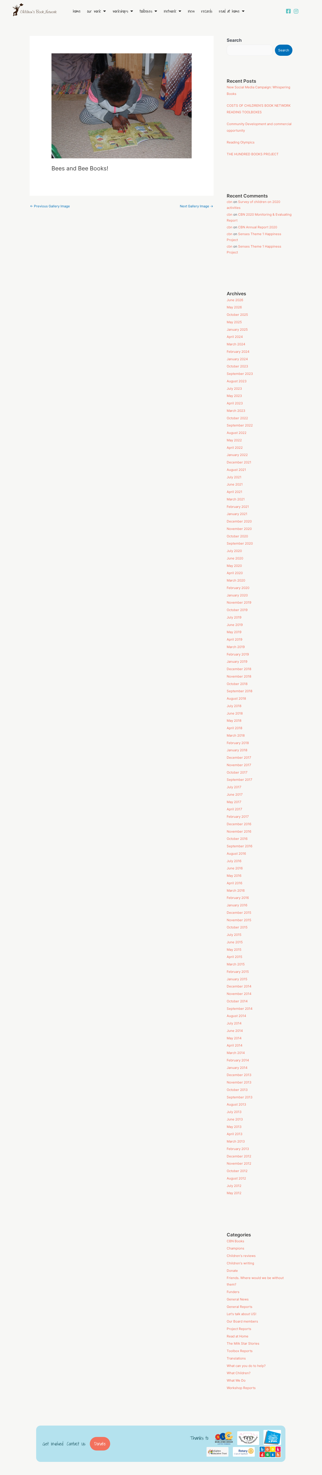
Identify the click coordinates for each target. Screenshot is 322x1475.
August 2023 (237, 381)
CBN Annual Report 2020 (257, 227)
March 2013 (236, 1141)
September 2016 (239, 846)
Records (206, 11)
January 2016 (237, 905)
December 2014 (239, 986)
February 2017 (238, 816)
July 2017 (234, 787)
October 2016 (237, 839)
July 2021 (234, 477)
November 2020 (239, 529)
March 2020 (236, 580)
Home (77, 11)
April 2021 (234, 492)
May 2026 (234, 307)
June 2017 (235, 794)
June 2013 (235, 1119)
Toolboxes (146, 11)
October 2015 (237, 927)
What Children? (239, 1373)
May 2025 (234, 322)
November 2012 (239, 1163)
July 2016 (234, 861)
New (191, 11)
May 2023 (234, 396)
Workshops (120, 11)
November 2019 (239, 602)
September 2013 (240, 1097)
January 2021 (237, 514)
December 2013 (239, 1075)
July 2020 (234, 551)
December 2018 (239, 669)
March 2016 (236, 890)
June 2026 (235, 300)
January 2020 (237, 595)
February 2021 (238, 507)
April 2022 (235, 448)
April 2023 (235, 403)
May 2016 (234, 876)
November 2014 (239, 994)
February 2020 (238, 588)
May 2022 (234, 440)
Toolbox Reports (240, 1351)
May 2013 (234, 1127)
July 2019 (234, 617)
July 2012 (234, 1186)
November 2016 (239, 831)
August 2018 (236, 698)
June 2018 (235, 713)
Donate (232, 1271)
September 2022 (240, 425)
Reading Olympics (241, 142)
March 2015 (236, 964)
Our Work (94, 11)
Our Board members (242, 1321)
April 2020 (235, 573)
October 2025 (237, 315)
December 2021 (239, 462)
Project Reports (239, 1329)
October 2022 (237, 418)
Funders (233, 1292)
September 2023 (240, 374)
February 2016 (238, 898)
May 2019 (234, 632)
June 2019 (235, 625)
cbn (229, 202)
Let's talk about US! (241, 1314)
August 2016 (236, 853)
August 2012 (236, 1178)
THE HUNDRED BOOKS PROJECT (253, 154)
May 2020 (234, 566)
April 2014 (234, 1045)
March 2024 (236, 344)
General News (238, 1299)
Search (234, 40)
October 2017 (237, 772)
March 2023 (236, 411)
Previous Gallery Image (50, 206)
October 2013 (237, 1090)
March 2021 (236, 499)
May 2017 (234, 802)
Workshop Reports (241, 1388)
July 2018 (234, 706)
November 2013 (239, 1082)
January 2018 (237, 750)
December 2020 (239, 521)
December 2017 (239, 757)
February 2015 (238, 972)
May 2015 (234, 949)
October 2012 (237, 1171)
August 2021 (236, 470)
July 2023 (234, 388)
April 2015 (234, 957)
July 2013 (234, 1112)
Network (170, 11)
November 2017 (239, 765)
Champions (235, 1248)
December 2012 (239, 1156)
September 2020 (240, 543)
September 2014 (240, 1009)
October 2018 (237, 684)
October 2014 (237, 1001)
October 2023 (237, 366)
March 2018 (236, 735)
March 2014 (236, 1053)
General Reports (239, 1307)
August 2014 (236, 1016)
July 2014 (234, 1023)
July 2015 (234, 935)
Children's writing (240, 1263)
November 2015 (239, 920)
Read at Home (229, 11)
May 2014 (234, 1038)
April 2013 (234, 1134)
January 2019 (237, 661)
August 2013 (236, 1104)
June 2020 (235, 558)
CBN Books (235, 1241)
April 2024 (235, 337)
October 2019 (237, 610)
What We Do (236, 1380)
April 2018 (234, 728)
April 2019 (234, 639)
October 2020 (237, 536)
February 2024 (238, 352)
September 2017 (239, 780)
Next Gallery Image (196, 206)
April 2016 (234, 883)
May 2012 (234, 1193)
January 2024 (237, 359)
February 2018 (238, 743)
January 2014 (237, 1068)
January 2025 (237, 329)
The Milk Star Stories (243, 1343)
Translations (236, 1358)
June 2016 (235, 868)
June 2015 (235, 942)
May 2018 (234, 720)
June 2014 (235, 1031)
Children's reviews (241, 1256)
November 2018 (239, 676)
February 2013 (238, 1149)
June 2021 (235, 484)
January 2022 (237, 455)
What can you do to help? (246, 1366)
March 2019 (236, 647)
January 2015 (237, 979)
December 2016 (239, 824)
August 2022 (236, 433)
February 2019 (238, 654)
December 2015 (239, 913)
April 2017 (234, 809)
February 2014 (238, 1060)
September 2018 (239, 691)
